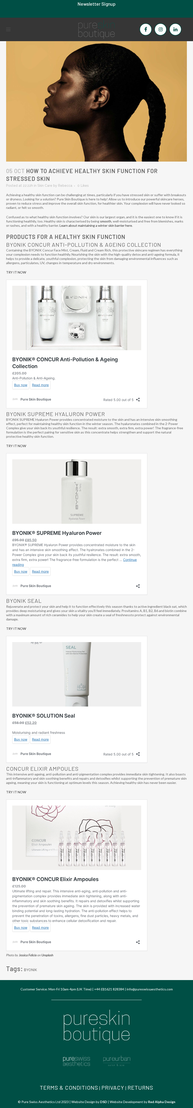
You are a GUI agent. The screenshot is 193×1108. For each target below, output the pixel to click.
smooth (105, 221)
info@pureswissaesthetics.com (150, 989)
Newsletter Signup (96, 4)
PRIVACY (112, 1087)
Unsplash (47, 955)
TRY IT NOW (16, 272)
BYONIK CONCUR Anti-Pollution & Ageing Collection (84, 244)
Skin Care (44, 185)
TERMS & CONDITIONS (69, 1087)
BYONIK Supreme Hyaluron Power (55, 413)
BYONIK (30, 970)
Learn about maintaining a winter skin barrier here (96, 225)
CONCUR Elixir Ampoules (42, 768)
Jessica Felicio (28, 955)
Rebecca (65, 185)
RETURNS (140, 1087)
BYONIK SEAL (24, 600)
